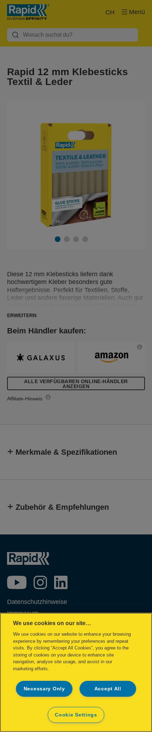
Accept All (107, 688)
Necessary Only (44, 688)
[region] (76, 672)
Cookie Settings (76, 715)
